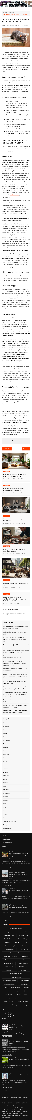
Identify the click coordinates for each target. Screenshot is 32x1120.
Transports (6, 825)
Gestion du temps (8, 963)
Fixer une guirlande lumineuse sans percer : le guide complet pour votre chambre (15, 656)
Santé (4, 803)
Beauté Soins (6, 733)
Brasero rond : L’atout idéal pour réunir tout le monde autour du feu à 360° (15, 706)
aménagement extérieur (16, 928)
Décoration (24, 946)
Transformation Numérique (11, 1005)
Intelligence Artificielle (16, 977)
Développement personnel (10, 956)
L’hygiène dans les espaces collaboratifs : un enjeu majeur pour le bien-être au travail (15, 599)
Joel (6, 603)
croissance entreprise (10, 946)
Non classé (25, 25)
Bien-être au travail (9, 935)
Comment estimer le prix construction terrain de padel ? (15, 700)
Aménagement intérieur (10, 932)
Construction (6, 740)
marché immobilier (24, 980)
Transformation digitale (22, 1001)
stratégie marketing (10, 998)
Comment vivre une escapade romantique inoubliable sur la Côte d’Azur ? (18, 874)
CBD (26, 942)
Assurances (6, 729)
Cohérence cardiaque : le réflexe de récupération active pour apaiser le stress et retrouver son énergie (14, 663)
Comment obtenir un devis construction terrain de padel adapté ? (15, 682)
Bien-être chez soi (23, 935)
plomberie (26, 987)
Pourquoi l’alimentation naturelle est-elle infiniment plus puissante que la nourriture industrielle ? (19, 855)
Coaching (5, 737)
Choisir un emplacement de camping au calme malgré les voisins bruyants (15, 627)
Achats (5, 722)
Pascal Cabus (8, 478)
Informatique (6, 761)
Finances (5, 747)
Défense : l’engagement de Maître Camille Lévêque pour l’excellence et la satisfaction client (14, 639)
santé (27, 991)
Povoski (6, 587)
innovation (23, 970)
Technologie (6, 810)
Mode (4, 786)
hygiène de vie (9, 970)
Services (5, 807)
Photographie (6, 793)
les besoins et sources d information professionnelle (14, 3)
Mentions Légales (6, 839)
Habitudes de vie (23, 966)
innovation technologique (16, 973)
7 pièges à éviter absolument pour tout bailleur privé (15, 633)
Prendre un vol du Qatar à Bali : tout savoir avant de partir (16, 646)
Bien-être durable (8, 939)
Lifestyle (5, 772)
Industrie (5, 758)
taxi (25, 998)
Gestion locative (9, 966)
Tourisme (5, 817)
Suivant (25, 448)
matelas (5, 987)
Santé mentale (8, 994)
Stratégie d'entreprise (22, 994)
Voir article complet (7, 867)
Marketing (5, 782)
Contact (4, 846)
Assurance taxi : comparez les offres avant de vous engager (15, 669)
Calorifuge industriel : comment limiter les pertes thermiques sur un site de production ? (16, 651)
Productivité (6, 991)
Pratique (5, 796)
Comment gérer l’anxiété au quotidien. (19, 1075)
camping (17, 942)
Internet (5, 765)
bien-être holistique (23, 939)
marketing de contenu (9, 984)
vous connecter (12, 613)
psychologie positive (17, 991)
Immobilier (6, 754)
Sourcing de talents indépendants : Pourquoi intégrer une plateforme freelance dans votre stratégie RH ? (15, 694)
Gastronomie (6, 751)
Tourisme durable (8, 1001)
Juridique (5, 768)
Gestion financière (23, 963)
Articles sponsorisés (7, 842)
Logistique (6, 775)
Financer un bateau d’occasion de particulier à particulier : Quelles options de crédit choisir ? (15, 688)
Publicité (5, 800)
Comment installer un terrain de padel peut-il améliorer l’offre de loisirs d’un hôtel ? (15, 711)
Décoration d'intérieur (9, 949)
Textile (5, 814)
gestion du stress (22, 959)
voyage (25, 1005)
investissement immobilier (9, 980)
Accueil (4, 835)
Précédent (7, 448)
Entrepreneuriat (24, 956)
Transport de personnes (9, 821)
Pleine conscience (15, 987)
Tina (4, 25)
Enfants (5, 744)
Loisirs (5, 779)
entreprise (7, 959)
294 (6, 920)
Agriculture (6, 726)
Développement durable (16, 952)
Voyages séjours (7, 828)
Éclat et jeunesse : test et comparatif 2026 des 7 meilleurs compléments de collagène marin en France (15, 676)
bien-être (25, 932)
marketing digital (24, 984)
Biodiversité (7, 942)
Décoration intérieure (23, 949)
